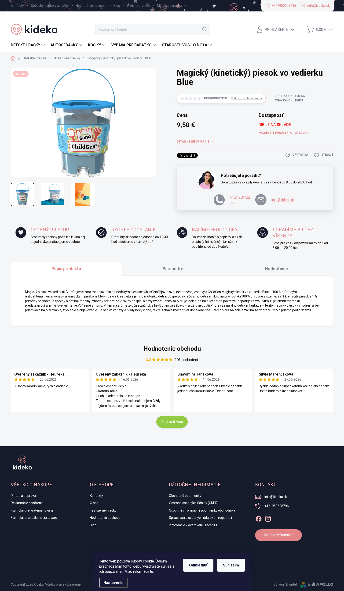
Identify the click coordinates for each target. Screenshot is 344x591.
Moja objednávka (169, 5)
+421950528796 (276, 506)
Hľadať (204, 29)
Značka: (289, 100)
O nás (94, 503)
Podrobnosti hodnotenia (246, 98)
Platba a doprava (23, 496)
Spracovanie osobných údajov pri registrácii (201, 517)
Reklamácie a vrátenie (27, 503)
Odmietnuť (198, 565)
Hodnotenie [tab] (276, 268)
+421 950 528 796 (240, 199)
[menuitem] (28, 45)
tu (151, 571)
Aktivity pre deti (138, 5)
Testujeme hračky (103, 510)
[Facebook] (258, 517)
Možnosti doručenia (283, 132)
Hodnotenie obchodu (91, 5)
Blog (116, 5)
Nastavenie (113, 582)
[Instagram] (267, 517)
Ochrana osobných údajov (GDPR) (194, 503)
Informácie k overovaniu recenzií (193, 525)
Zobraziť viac (172, 421)
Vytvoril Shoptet (285, 584)
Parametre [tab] (173, 268)
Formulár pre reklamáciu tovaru (34, 517)
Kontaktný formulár (278, 535)
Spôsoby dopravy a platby (50, 5)
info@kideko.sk (283, 200)
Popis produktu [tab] (66, 268)
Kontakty (17, 5)
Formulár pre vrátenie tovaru (32, 510)
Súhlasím (231, 565)
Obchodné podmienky (185, 496)
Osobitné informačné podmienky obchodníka (202, 510)
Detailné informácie (193, 141)
